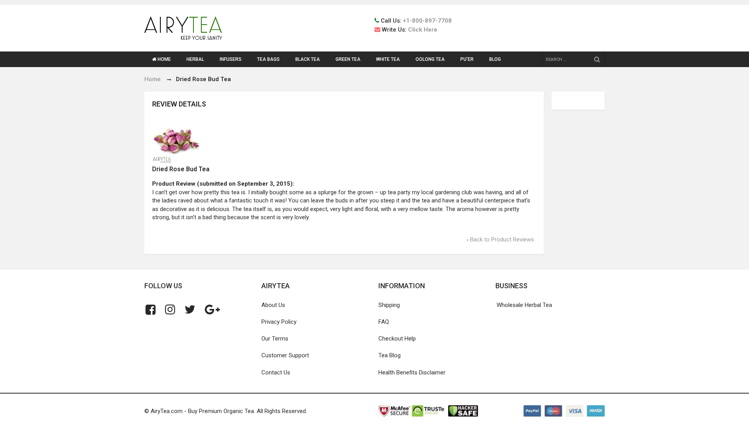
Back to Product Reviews (500, 239)
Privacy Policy (278, 321)
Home (152, 79)
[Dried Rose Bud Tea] (248, 140)
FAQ (383, 321)
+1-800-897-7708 (427, 20)
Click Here (422, 29)
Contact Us (275, 372)
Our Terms (274, 338)
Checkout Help (397, 338)
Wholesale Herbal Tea (524, 305)
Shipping (389, 305)
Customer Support (285, 355)
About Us (273, 305)
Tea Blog (389, 355)
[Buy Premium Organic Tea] (183, 28)
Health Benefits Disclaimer (411, 372)
